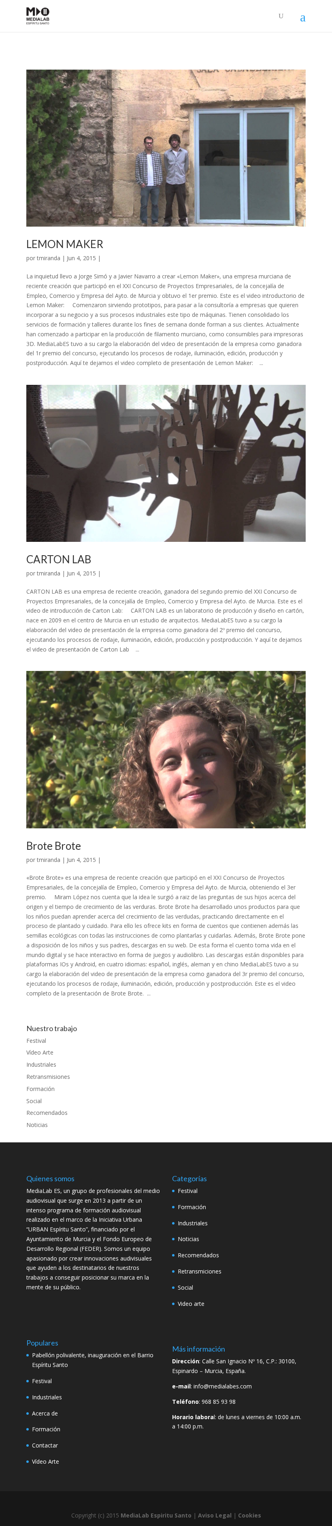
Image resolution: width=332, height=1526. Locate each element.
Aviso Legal (215, 1515)
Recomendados (47, 1112)
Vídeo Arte (39, 1052)
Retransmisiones (48, 1076)
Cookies (249, 1515)
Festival (36, 1040)
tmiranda (48, 258)
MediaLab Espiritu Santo (156, 1515)
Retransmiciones (199, 1271)
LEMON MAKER (64, 244)
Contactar (45, 1445)
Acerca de (45, 1413)
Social (34, 1101)
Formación (40, 1089)
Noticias (37, 1125)
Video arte (191, 1303)
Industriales (41, 1064)
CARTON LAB (58, 559)
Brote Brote (53, 845)
